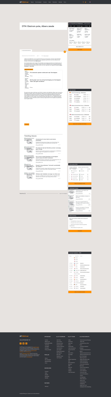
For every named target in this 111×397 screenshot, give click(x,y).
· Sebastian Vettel (59, 356)
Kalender (60, 2)
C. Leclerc (86, 36)
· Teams (46, 373)
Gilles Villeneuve (82, 275)
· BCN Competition (71, 362)
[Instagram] (26, 343)
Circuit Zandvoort (82, 288)
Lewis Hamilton (75, 176)
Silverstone (81, 282)
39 (89, 204)
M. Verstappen (78, 96)
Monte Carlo (82, 277)
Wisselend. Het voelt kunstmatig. (77, 222)
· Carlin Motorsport (71, 372)
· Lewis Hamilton (59, 348)
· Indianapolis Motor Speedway (85, 386)
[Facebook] (21, 343)
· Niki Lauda (58, 354)
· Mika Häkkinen (59, 352)
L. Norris (86, 31)
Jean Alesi (32, 66)
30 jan (70, 101)
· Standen (46, 374)
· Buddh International (84, 360)
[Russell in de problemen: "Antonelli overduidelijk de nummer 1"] (29, 166)
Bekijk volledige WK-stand (80, 183)
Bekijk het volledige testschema (79, 123)
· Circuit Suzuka (83, 369)
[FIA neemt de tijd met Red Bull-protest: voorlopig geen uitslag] (29, 148)
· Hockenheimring (83, 381)
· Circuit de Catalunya (84, 362)
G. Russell (79, 31)
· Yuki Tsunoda (59, 357)
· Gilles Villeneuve (83, 378)
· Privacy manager (48, 349)
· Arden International (72, 348)
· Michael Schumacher (60, 351)
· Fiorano (81, 375)
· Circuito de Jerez (83, 372)
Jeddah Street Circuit (83, 270)
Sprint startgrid (79, 29)
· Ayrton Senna (59, 341)
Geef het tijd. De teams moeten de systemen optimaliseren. (78, 225)
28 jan (70, 98)
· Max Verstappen (48, 359)
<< (26, 50)
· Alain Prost (58, 340)
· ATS (69, 356)
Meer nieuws (79, 49)
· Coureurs (46, 371)
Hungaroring (82, 286)
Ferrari (82, 176)
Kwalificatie (79, 34)
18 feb (70, 116)
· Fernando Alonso (59, 343)
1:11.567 (70, 37)
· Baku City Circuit (83, 357)
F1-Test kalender (29, 356)
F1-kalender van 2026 (26, 353)
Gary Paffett (38, 60)
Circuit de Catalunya (75, 92)
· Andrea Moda (70, 346)
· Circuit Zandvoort (83, 370)
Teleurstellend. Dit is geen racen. (77, 227)
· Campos (69, 370)
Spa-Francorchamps (83, 284)
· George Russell (59, 344)
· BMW (69, 365)
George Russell (75, 174)
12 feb (70, 109)
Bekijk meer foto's (79, 46)
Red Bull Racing (28, 351)
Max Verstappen (38, 2)
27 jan (70, 96)
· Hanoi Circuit (82, 380)
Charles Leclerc (75, 179)
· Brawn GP (70, 367)
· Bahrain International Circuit (85, 352)
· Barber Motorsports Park (84, 359)
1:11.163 (78, 37)
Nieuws (32, 2)
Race (86, 28)
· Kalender (46, 377)
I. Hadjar (77, 94)
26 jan (70, 94)
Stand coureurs (73, 167)
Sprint (78, 28)
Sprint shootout (71, 35)
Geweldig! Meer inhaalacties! (76, 221)
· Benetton (70, 364)
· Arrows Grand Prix (71, 349)
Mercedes (82, 170)
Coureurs (45, 2)
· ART (69, 351)
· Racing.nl (46, 386)
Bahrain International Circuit (77, 105)
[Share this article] (65, 52)
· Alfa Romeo (70, 341)
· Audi (69, 357)
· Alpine (69, 344)
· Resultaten (47, 376)
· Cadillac (69, 369)
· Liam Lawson (59, 349)
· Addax (69, 340)
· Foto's (46, 363)
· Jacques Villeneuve (60, 346)
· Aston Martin (70, 352)
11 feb (70, 107)
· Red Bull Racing (48, 361)
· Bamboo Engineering (72, 359)
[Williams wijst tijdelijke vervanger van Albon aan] (29, 174)
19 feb (70, 118)
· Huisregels (47, 346)
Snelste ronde (87, 34)
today (24, 2)
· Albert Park (82, 341)
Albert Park (82, 263)
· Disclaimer (47, 348)
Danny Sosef (46, 55)
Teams (50, 2)
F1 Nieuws (26, 124)
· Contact (46, 340)
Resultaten (55, 2)
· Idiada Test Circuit (83, 385)
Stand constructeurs (83, 167)
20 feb (70, 120)
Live (89, 107)
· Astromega (70, 354)
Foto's (65, 2)
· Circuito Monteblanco (84, 373)
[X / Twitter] (23, 343)
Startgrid (86, 29)
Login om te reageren (63, 193)
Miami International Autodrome (84, 272)
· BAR (69, 360)
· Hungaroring (82, 383)
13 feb (70, 110)
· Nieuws (46, 358)
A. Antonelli (71, 30)
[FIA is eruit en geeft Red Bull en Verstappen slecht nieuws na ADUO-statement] (29, 157)
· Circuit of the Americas (84, 367)
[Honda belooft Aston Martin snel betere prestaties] (29, 139)
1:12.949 (70, 31)
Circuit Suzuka (82, 266)
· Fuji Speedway (82, 377)
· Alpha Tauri (70, 343)
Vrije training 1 (71, 28)
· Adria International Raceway (85, 340)
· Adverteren (47, 344)
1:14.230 (86, 37)
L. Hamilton (78, 101)
